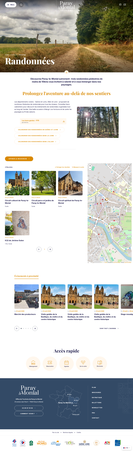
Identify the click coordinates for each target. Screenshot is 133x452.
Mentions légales (68, 432)
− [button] (90, 168)
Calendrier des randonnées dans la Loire (36, 135)
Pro (93, 413)
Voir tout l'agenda (108, 328)
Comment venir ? (27, 413)
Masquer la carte (78, 167)
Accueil (7, 54)
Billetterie (97, 402)
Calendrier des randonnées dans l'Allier (36, 141)
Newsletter (97, 407)
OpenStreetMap (116, 262)
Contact (95, 418)
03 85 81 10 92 (27, 408)
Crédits (79, 432)
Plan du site (55, 432)
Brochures (96, 392)
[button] (34, 328)
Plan (94, 387)
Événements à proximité (26, 275)
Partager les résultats (63, 167)
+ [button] (90, 166)
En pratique (97, 397)
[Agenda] (120, 4)
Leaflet (105, 262)
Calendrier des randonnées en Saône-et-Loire (38, 129)
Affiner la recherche (18, 159)
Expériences (14, 54)
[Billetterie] (125, 4)
